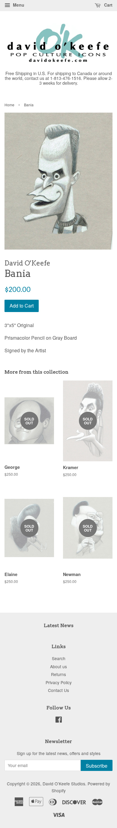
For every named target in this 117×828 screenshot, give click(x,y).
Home (9, 104)
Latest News (59, 625)
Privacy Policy (59, 682)
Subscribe (96, 765)
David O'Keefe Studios (64, 784)
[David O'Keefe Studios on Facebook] (58, 720)
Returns (58, 674)
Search (58, 658)
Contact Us (58, 690)
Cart (107, 5)
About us (58, 666)
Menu (18, 5)
